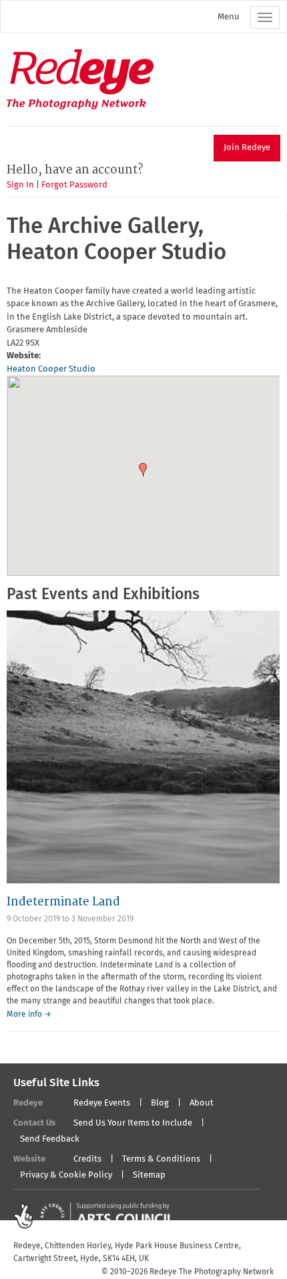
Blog (160, 1103)
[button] (142, 470)
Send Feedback (49, 1139)
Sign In (20, 185)
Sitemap (149, 1175)
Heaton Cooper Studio (51, 369)
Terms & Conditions (161, 1159)
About (202, 1103)
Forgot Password (74, 185)
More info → (29, 1015)
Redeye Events (101, 1103)
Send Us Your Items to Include (132, 1123)
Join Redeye (247, 147)
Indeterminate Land (63, 902)
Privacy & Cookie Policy (66, 1175)
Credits (87, 1159)
